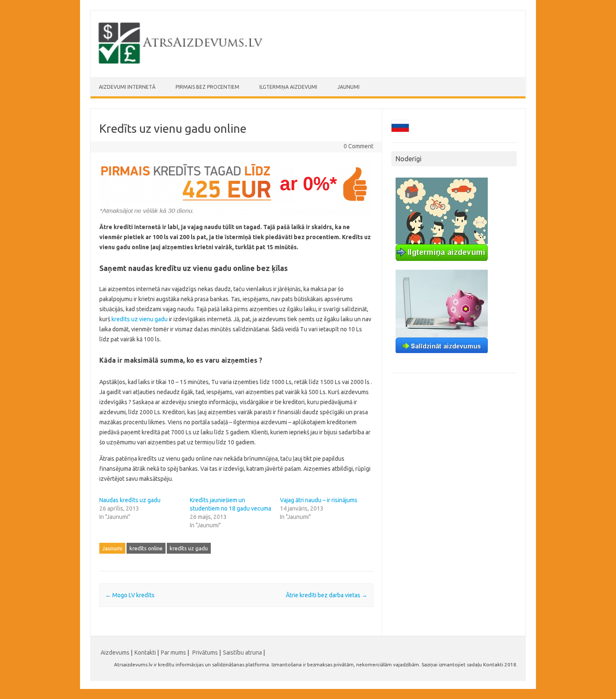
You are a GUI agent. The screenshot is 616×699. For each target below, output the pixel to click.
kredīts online (146, 548)
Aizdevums (115, 652)
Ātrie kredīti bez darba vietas (327, 595)
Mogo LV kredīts (130, 595)
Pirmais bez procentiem (207, 87)
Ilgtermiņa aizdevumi (288, 87)
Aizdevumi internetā (127, 87)
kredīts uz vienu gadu (139, 319)
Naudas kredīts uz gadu (129, 500)
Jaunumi (348, 87)
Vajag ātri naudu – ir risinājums (318, 500)
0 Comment (358, 146)
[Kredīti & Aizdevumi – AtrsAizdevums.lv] (181, 63)
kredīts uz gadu (189, 548)
